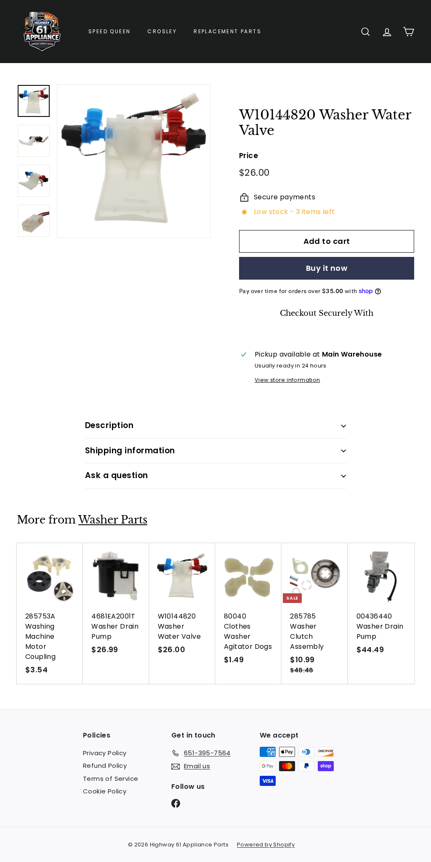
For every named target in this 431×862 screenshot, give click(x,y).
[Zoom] (133, 161)
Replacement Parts (227, 31)
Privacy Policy (105, 752)
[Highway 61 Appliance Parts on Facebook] (175, 803)
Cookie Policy (104, 791)
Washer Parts (112, 519)
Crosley (162, 31)
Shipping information (130, 450)
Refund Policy (105, 765)
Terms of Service (110, 778)
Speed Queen (109, 31)
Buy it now (327, 268)
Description (109, 425)
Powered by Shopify (266, 845)
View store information (287, 379)
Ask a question (116, 475)
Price (248, 156)
